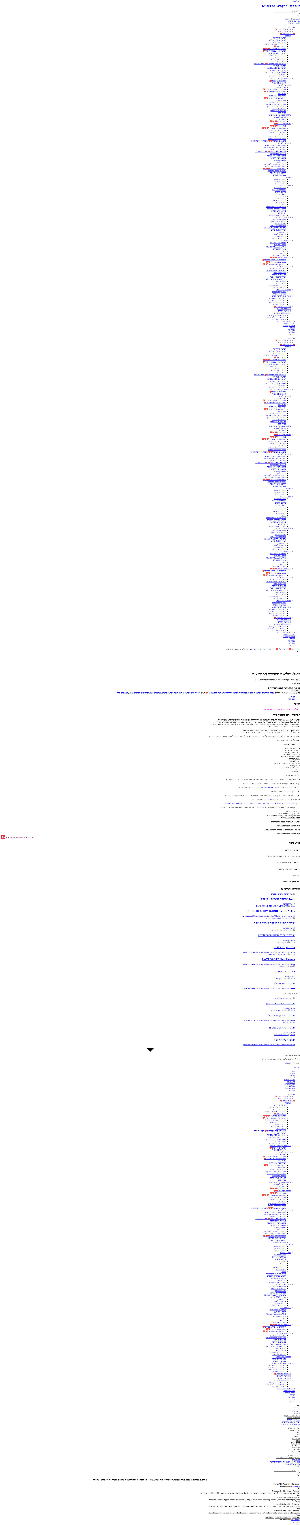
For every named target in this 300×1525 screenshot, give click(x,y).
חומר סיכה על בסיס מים (278, 799)
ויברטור (288, 36)
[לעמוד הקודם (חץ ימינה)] (299, 1524)
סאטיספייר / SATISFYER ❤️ (275, 92)
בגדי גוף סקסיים (280, 198)
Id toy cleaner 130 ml (265, 788)
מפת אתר (291, 1090)
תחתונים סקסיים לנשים (277, 215)
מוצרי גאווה (282, 253)
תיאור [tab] (293, 697)
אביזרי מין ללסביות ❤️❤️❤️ (280, 258)
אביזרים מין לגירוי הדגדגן (277, 96)
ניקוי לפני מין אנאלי (279, 287)
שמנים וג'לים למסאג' (283, 290)
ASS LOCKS (281, 283)
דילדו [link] (298, 1432)
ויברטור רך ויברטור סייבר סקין (275, 53)
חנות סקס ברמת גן (284, 31)
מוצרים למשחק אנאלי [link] (292, 1464)
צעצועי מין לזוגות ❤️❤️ (282, 124)
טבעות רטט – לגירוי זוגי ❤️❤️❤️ (274, 128)
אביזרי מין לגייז (285, 241)
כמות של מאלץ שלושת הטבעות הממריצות (285, 688)
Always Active (292, 1491)
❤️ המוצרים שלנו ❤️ (287, 34)
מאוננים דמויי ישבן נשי (278, 158)
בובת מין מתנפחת (280, 179)
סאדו (298, 1405)
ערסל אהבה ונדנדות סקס (277, 137)
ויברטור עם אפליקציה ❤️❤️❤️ (274, 49)
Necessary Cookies (279, 1491)
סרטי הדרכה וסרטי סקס (277, 315)
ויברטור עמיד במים (279, 42)
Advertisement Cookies (282, 1511)
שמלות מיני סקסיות (279, 190)
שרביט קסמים (281, 100)
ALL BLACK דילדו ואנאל (276, 247)
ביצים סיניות (295, 1443)
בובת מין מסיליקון (280, 181)
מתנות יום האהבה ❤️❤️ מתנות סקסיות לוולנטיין (268, 141)
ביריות (298, 1441)
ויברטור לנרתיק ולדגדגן (278, 59)
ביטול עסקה (291, 1086)
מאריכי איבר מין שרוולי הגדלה (275, 166)
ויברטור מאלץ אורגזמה (182, 693)
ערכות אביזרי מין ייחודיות (286, 321)
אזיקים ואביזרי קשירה (278, 219)
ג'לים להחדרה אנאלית (278, 268)
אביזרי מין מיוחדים (284, 311)
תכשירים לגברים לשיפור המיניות (274, 147)
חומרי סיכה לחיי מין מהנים (281, 296)
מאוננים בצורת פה (279, 160)
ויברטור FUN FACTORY (276, 68)
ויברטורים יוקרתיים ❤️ (277, 81)
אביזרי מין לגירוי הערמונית (277, 171)
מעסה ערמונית (281, 281)
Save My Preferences (283, 1517)
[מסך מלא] (297, 1522)
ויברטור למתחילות (279, 38)
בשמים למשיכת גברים (278, 102)
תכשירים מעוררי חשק (278, 111)
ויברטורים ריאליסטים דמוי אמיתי (274, 44)
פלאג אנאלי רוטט (280, 273)
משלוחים (292, 1075)
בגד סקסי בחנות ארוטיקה (291, 1424)
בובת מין (288, 177)
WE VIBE (282, 94)
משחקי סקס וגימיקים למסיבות (280, 115)
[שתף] (294, 1522)
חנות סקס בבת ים (293, 1456)
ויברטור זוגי (282, 134)
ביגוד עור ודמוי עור (279, 200)
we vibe (297, 1449)
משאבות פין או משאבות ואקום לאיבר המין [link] (285, 1462)
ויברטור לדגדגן (281, 61)
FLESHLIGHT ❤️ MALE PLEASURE (270, 152)
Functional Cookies (284, 1498)
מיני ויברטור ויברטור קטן (277, 76)
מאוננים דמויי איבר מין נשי (276, 156)
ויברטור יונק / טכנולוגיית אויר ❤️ (274, 51)
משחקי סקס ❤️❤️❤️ (278, 121)
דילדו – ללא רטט (280, 74)
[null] (275, 1498)
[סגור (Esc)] (292, 1522)
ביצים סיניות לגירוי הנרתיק (276, 106)
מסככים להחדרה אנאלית (277, 139)
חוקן (284, 251)
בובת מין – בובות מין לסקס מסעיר (274, 164)
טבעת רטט (296, 1439)
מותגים (292, 1073)
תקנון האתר (291, 1082)
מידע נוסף (246, 952)
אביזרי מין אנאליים (284, 266)
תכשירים (292, 332)
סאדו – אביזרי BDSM (283, 217)
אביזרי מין (291, 330)
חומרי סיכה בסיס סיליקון (277, 302)
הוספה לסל (295, 690)
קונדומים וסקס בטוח (279, 319)
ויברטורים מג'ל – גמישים (277, 40)
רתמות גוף (282, 232)
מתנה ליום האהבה (293, 1418)
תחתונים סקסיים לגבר (278, 255)
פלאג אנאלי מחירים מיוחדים (276, 271)
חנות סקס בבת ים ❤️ (283, 29)
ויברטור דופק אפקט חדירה (276, 70)
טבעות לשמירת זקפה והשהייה (275, 145)
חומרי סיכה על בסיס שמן (277, 300)
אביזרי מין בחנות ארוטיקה (291, 1422)
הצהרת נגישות (290, 1088)
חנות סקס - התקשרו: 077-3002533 (280, 6)
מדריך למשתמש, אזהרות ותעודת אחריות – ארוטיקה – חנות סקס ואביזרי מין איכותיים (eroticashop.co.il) (262, 803)
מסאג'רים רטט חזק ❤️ (282, 307)
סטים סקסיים (281, 202)
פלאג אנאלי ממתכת (279, 275)
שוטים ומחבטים (280, 224)
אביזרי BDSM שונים (278, 230)
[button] (150, 16)
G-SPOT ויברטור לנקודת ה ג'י (275, 72)
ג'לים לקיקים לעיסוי (279, 292)
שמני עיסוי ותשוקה (279, 294)
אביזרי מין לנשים (285, 85)
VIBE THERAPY (279, 83)
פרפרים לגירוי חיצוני (279, 109)
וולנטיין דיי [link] (296, 1466)
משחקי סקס (295, 1411)
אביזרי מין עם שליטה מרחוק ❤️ (274, 89)
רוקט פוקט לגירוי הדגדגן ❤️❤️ (275, 98)
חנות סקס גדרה (122, 693)
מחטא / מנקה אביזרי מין (277, 285)
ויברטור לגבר (281, 162)
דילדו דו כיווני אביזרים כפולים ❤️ (274, 260)
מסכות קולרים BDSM (278, 226)
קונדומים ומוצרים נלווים (282, 313)
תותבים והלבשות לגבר (278, 173)
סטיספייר (296, 1436)
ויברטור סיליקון (280, 57)
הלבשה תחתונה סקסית (292, 1416)
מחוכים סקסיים (280, 192)
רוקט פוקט (296, 1445)
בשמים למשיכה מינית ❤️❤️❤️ (274, 169)
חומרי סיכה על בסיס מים (277, 298)
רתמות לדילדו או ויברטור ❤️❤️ (274, 264)
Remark (295, 1498)
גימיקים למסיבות (280, 117)
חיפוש (298, 11)
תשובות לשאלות (289, 1080)
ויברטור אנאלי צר (280, 66)
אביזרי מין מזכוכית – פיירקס (276, 104)
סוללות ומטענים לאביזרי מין (276, 317)
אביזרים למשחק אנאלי (278, 277)
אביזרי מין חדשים (268, 693)
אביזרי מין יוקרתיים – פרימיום (280, 79)
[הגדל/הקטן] (299, 1522)
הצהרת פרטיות (290, 1084)
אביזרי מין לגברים (284, 143)
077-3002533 (290, 1063)
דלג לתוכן (296, 1)
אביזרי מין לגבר (294, 1451)
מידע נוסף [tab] (291, 699)
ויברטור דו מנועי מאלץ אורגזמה (275, 55)
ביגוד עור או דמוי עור (278, 238)
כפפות (283, 205)
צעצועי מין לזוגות (289, 324)
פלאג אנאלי (296, 1447)
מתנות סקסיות (281, 119)
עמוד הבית (296, 649)
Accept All (277, 1484)
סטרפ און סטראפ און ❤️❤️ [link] (276, 262)
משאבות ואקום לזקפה (278, 154)
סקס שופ (297, 1067)
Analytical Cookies (284, 1504)
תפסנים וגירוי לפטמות (278, 221)
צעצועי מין (296, 1413)
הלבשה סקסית (285, 186)
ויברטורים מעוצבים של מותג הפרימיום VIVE (145, 693)
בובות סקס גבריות (279, 249)
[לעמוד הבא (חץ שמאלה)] (297, 1524)
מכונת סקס (282, 113)
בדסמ (298, 1453)
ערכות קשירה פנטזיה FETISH (275, 228)
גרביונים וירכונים (280, 188)
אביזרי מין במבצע (289, 326)
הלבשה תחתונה (280, 194)
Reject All (286, 1484)
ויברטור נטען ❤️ (280, 46)
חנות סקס (291, 27)
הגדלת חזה (282, 213)
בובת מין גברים (280, 183)
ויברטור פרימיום (167, 693)
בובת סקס (296, 1434)
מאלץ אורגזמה (281, 87)
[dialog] (150, 1523)
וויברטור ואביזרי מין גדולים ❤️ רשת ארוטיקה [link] (270, 64)
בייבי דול (283, 196)
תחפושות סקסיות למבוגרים (276, 209)
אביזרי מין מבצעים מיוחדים (276, 130)
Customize (295, 1484)
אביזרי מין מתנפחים (284, 309)
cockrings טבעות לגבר (278, 243)
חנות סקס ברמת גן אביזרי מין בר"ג (288, 1458)
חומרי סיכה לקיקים (279, 304)
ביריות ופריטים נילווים (278, 211)
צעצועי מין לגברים (279, 175)
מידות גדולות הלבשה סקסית (276, 207)
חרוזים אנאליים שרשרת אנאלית (274, 279)
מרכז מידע (291, 1078)
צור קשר (292, 334)
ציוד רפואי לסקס (280, 234)
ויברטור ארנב (195, 693)
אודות (293, 1071)
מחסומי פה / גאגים (279, 236)
